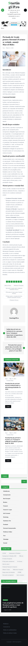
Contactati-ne (6, 626)
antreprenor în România (15, 553)
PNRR (19, 572)
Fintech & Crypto (7, 509)
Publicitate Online (7, 531)
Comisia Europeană (7, 558)
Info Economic (6, 513)
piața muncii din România (9, 572)
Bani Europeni (6, 498)
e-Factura (20, 561)
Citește (8, 406)
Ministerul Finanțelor (18, 569)
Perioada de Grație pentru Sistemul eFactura (14, 293)
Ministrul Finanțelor (18, 285)
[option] (14, 598)
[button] (23, 581)
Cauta (24, 481)
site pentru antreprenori (8, 575)
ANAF (4, 553)
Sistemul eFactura (14, 300)
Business (5, 502)
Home (2, 28)
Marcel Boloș (8, 285)
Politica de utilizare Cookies (10, 633)
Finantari (5, 506)
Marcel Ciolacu (6, 569)
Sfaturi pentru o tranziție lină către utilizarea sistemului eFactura (14, 297)
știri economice (20, 575)
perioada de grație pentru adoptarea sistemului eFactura (14, 289)
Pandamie (5, 524)
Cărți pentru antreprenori (8, 561)
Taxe (4, 48)
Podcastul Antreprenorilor (9, 528)
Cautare (5, 476)
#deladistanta (6, 491)
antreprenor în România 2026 (9, 556)
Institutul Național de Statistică (10, 566)
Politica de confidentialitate (9, 630)
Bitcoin (21, 556)
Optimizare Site (7, 520)
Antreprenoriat (6, 494)
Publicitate (5, 623)
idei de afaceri (6, 564)
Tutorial (5, 543)
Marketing (5, 517)
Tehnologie (5, 539)
